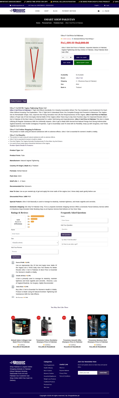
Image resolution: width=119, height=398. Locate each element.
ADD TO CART (81, 57)
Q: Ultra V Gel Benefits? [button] (69, 239)
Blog (55, 11)
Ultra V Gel (79, 78)
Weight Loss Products (50, 379)
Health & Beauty (48, 368)
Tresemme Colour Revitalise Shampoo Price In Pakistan (46, 341)
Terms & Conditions (65, 376)
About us (62, 367)
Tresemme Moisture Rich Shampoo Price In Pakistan (98, 341)
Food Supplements (49, 365)
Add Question (66, 234)
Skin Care (46, 387)
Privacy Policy (63, 373)
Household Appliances (50, 376)
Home (37, 11)
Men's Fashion (48, 370)
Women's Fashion (49, 373)
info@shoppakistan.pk (17, 5)
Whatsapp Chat (83, 62)
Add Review (16, 257)
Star (12, 238)
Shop (46, 11)
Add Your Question (66, 225)
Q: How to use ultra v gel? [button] (70, 244)
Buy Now (66, 62)
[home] (17, 10)
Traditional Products (49, 381)
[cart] (99, 11)
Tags (24, 101)
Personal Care (47, 23)
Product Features (16, 101)
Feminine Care (58, 23)
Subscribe (103, 372)
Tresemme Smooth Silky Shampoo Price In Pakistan (72, 341)
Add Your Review (16, 247)
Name (13, 229)
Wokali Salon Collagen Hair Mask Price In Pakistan (21, 341)
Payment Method (69, 11)
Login (107, 5)
